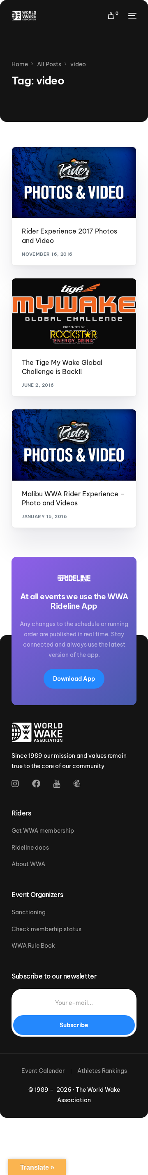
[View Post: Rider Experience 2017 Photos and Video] (74, 182)
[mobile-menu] (131, 16)
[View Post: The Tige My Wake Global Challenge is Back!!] (74, 313)
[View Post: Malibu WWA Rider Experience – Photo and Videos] (74, 444)
